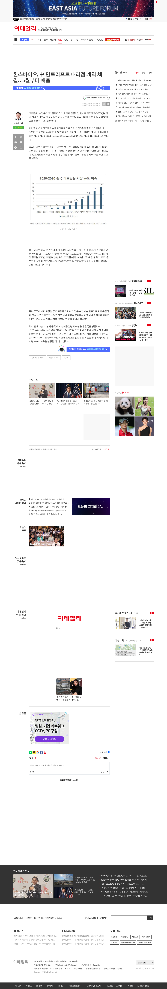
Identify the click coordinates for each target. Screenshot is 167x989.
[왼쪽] (60, 527)
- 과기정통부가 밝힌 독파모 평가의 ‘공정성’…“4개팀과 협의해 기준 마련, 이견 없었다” (35, 936)
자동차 (53, 39)
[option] (83, 15)
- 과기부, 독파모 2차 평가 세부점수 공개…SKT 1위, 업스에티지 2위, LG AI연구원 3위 (35, 940)
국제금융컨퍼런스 (128, 942)
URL (21, 147)
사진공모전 (146, 937)
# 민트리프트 (54, 358)
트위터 (21, 137)
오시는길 (39, 986)
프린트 (21, 142)
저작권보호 (108, 986)
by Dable (23, 564)
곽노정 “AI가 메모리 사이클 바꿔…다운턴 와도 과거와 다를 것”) (53, 499)
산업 (66, 39)
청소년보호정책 (74, 986)
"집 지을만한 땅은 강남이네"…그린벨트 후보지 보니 (122, 884)
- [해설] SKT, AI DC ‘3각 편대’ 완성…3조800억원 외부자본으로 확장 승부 (35, 944)
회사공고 (29, 986)
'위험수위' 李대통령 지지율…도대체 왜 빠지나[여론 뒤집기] (125, 888)
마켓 (140, 39)
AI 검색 (24, 40)
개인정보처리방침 (142, 986)
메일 (15, 142)
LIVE (16, 19)
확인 (150, 918)
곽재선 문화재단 (144, 942)
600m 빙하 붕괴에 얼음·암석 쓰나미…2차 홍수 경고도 (123, 876)
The (149, 39)
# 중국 (66, 358)
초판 (146, 19)
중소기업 (74, 39)
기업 (39, 39)
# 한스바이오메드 (37, 358)
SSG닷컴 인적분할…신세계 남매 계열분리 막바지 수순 (123, 892)
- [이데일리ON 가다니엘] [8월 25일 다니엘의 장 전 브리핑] (82, 936)
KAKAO (15, 147)
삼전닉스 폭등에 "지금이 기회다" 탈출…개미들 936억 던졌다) (53, 507)
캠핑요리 (114, 942)
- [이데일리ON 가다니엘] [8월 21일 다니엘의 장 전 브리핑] (82, 944)
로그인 (151, 19)
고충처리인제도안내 (94, 986)
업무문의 (49, 986)
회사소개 (18, 986)
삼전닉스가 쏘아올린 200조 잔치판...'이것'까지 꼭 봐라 (123, 879)
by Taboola (22, 466)
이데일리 (38, 28)
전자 (46, 39)
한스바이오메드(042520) (91, 113)
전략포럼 (124, 937)
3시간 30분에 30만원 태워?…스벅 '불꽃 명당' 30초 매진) (51, 503)
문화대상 (114, 937)
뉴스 (137, 73)
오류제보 (119, 986)
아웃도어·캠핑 (86, 39)
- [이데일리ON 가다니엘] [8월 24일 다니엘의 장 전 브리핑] (82, 940)
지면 (141, 19)
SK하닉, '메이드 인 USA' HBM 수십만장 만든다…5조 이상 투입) (53, 510)
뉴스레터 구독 (96, 449)
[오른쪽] (62, 527)
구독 (136, 19)
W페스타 (135, 937)
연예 (150, 73)
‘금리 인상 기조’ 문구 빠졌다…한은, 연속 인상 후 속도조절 (124, 896)
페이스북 (15, 137)
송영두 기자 (18, 123)
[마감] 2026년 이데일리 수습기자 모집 (40, 918)
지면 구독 (106, 449)
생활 (60, 39)
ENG (130, 19)
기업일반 (99, 39)
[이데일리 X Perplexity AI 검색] (61, 88)
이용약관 (60, 986)
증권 (143, 73)
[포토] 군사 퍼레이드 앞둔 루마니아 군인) (45, 514)
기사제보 (129, 986)
